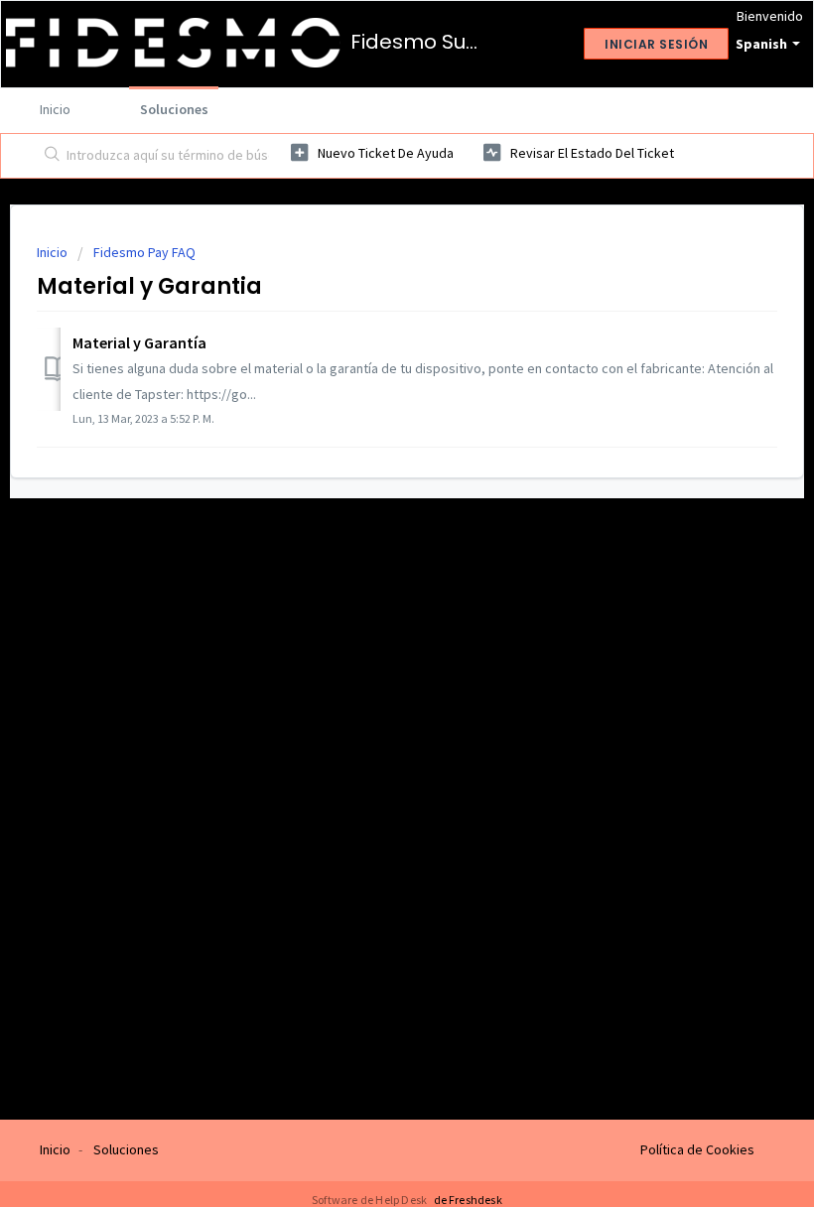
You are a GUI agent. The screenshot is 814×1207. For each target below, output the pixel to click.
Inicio (55, 109)
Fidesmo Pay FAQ (144, 252)
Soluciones (174, 109)
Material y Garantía (139, 342)
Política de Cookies (697, 1149)
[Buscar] (48, 156)
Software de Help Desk (370, 1199)
